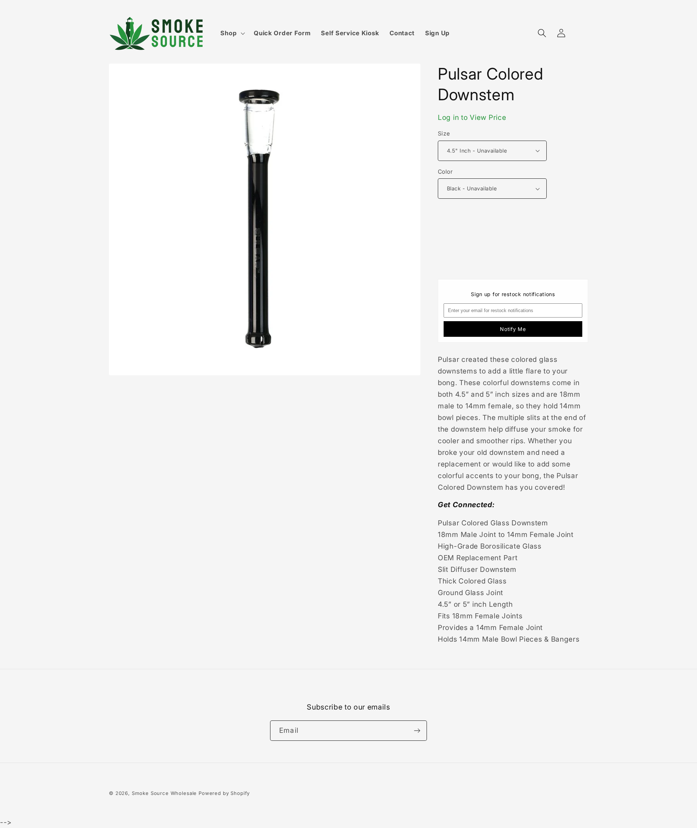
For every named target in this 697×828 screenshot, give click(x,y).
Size (444, 133)
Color (445, 171)
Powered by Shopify (224, 793)
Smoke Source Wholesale (164, 793)
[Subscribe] (417, 730)
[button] (232, 33)
